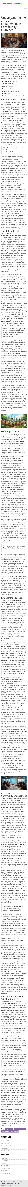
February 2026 (5, 1163)
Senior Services (5, 1150)
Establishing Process (8, 89)
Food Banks (4, 1148)
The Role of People (7, 84)
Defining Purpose (7, 86)
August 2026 (4, 1158)
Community (5, 1140)
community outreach (20, 1129)
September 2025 (5, 1173)
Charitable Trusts (6, 1145)
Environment (5, 1143)
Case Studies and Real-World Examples (13, 96)
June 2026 (4, 1160)
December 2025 (5, 1165)
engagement (9, 1129)
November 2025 (5, 1168)
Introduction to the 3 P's (9, 81)
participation (5, 1131)
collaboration (14, 1131)
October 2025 (5, 1171)
